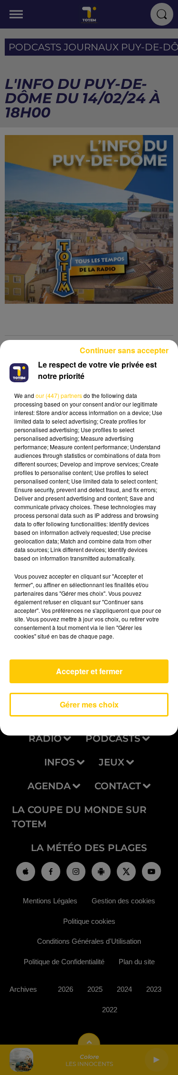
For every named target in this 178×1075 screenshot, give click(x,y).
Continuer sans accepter (124, 350)
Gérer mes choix (89, 704)
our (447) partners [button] (59, 395)
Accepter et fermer (89, 671)
